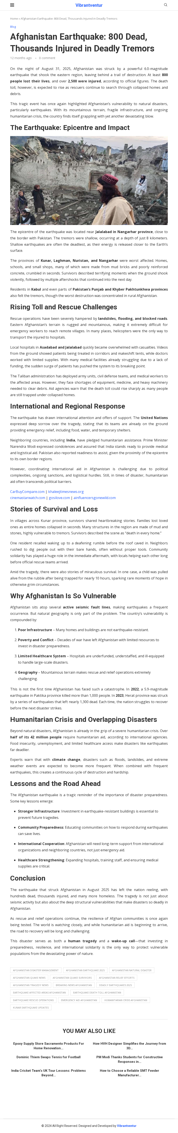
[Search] (165, 5)
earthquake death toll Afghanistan (97, 992)
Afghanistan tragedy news (30, 985)
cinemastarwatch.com (27, 497)
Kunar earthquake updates (31, 1007)
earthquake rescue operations (33, 1000)
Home (14, 18)
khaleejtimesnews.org (66, 491)
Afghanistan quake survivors (72, 977)
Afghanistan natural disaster (132, 970)
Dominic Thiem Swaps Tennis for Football (48, 1057)
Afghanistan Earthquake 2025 (85, 970)
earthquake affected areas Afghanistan (39, 992)
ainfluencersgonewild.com (95, 497)
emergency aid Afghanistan (79, 1000)
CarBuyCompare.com (27, 491)
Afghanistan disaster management (36, 970)
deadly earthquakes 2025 (115, 985)
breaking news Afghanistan (74, 985)
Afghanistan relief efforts (116, 977)
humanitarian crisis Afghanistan (125, 1000)
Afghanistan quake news (29, 977)
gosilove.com (59, 497)
